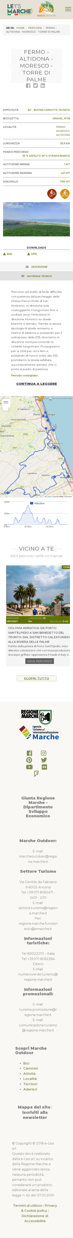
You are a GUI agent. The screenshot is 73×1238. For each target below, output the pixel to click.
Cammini (30, 1068)
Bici (26, 1063)
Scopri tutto (36, 678)
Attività (29, 1074)
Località (30, 1079)
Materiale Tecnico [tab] (39, 276)
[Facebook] (29, 754)
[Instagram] (43, 754)
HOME (20, 27)
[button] (40, 397)
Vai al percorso (39, 661)
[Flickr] (44, 768)
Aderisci (30, 1089)
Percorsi (35, 27)
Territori (30, 1084)
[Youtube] (29, 768)
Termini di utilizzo (27, 1206)
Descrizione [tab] (39, 266)
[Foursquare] (36, 775)
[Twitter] (44, 761)
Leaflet (48, 496)
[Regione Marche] (36, 717)
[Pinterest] (29, 761)
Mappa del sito (34, 1107)
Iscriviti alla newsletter (35, 1115)
